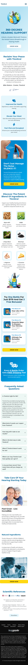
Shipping (6, 626)
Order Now (14, 46)
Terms (9, 625)
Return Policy (21, 625)
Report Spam (21, 626)
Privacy (14, 625)
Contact (3, 625)
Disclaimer (13, 626)
